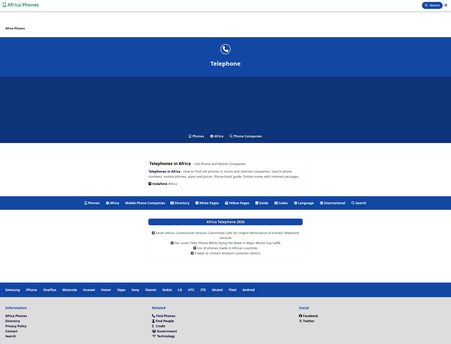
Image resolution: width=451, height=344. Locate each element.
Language (305, 203)
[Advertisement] (225, 104)
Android (248, 290)
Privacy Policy (15, 326)
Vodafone (159, 184)
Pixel (232, 290)
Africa (218, 136)
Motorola (69, 290)
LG (180, 290)
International (334, 203)
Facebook (310, 316)
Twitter (308, 321)
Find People (164, 321)
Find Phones (165, 316)
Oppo (121, 290)
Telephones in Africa (165, 171)
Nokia (167, 290)
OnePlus (49, 290)
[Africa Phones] (445, 5)
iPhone (31, 290)
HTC (191, 290)
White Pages (208, 203)
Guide (263, 203)
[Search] (427, 5)
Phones (197, 136)
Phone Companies (247, 136)
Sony (135, 290)
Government (166, 331)
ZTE (203, 290)
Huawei (89, 290)
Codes (283, 203)
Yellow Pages (238, 203)
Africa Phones (23, 5)
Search (435, 5)
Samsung (12, 290)
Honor (106, 290)
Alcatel (217, 290)
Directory (181, 203)
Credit (160, 326)
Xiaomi (150, 290)
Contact (11, 331)
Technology (165, 336)
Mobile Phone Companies (145, 203)
